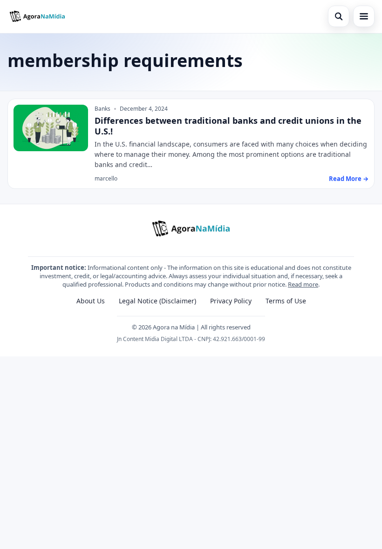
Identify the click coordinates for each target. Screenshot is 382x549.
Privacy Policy (231, 300)
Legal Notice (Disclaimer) (157, 300)
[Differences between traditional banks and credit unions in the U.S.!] (51, 128)
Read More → (348, 178)
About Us (90, 300)
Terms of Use (286, 300)
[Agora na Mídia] (37, 16)
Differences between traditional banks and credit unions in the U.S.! (228, 126)
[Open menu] (364, 16)
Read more (303, 284)
